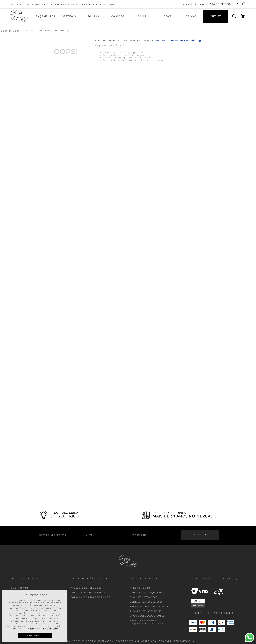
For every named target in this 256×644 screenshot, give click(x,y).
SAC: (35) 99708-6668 (143, 597)
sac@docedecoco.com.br (148, 616)
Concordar (34, 635)
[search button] (234, 16)
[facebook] (237, 4)
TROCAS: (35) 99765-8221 (146, 611)
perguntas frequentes (146, 592)
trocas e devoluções (86, 588)
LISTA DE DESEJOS (220, 4)
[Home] (19, 21)
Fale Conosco (140, 588)
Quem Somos (20, 588)
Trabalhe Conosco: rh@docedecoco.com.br (147, 622)
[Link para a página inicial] (10, 30)
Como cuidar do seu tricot (90, 597)
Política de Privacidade (42, 628)
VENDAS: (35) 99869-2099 (146, 602)
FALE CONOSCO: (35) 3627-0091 (150, 606)
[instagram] (243, 4)
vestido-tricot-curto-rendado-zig (46, 30)
